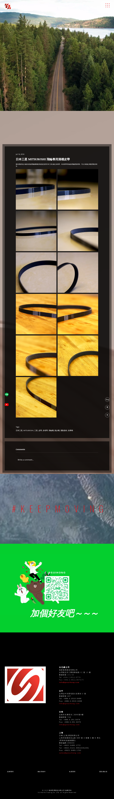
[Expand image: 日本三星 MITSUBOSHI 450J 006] (36, 231)
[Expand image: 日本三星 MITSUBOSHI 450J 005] (36, 397)
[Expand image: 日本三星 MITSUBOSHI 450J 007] (78, 189)
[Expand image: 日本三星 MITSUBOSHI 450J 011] (78, 272)
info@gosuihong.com (69, 682)
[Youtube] (6, 404)
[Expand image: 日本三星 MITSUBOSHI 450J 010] (36, 272)
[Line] (6, 394)
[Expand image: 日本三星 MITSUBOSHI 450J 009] (78, 231)
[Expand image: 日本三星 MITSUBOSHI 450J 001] (36, 314)
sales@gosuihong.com (70, 753)
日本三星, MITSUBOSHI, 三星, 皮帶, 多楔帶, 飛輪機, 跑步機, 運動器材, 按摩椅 (44, 430)
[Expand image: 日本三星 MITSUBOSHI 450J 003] (36, 355)
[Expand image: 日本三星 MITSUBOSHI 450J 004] (78, 355)
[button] (108, 5)
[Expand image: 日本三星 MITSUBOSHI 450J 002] (78, 314)
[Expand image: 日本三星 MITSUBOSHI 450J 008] (36, 189)
